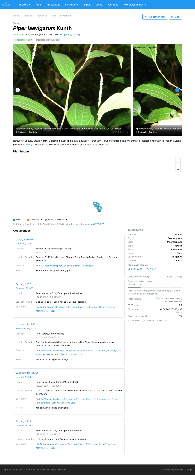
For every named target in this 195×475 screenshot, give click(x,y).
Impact (87, 4)
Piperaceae (41, 15)
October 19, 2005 (25, 425)
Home (16, 15)
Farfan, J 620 (23, 284)
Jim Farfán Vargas (45, 307)
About (99, 4)
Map (38, 4)
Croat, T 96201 (24, 239)
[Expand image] (126, 49)
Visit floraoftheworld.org (171, 469)
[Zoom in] (178, 159)
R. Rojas (111, 350)
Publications (53, 4)
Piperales (27, 15)
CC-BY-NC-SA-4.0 (119, 132)
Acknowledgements (134, 4)
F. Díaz (60, 354)
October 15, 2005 (25, 288)
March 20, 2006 (24, 243)
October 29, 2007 (25, 377)
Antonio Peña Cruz (74, 354)
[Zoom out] (178, 164)
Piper (53, 15)
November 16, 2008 (26, 328)
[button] (95, 205)
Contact (113, 4)
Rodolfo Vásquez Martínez (49, 350)
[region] (97, 186)
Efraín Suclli (50, 402)
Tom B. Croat (42, 265)
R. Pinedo (50, 310)
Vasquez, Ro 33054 (27, 372)
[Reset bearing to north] (178, 169)
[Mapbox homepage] (16, 214)
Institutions (72, 4)
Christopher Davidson (27, 132)
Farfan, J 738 (23, 421)
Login (190, 469)
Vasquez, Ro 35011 (27, 324)
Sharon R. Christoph (83, 265)
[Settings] (18, 90)
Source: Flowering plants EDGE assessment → (147, 320)
